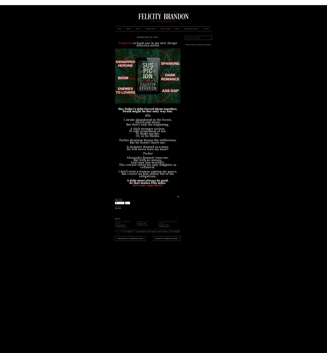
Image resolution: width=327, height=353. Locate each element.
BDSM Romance (141, 231)
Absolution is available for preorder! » (167, 238)
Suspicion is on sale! (143, 221)
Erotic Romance (162, 231)
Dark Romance (152, 231)
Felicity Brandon (163, 16)
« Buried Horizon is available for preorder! (130, 238)
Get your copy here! (148, 185)
